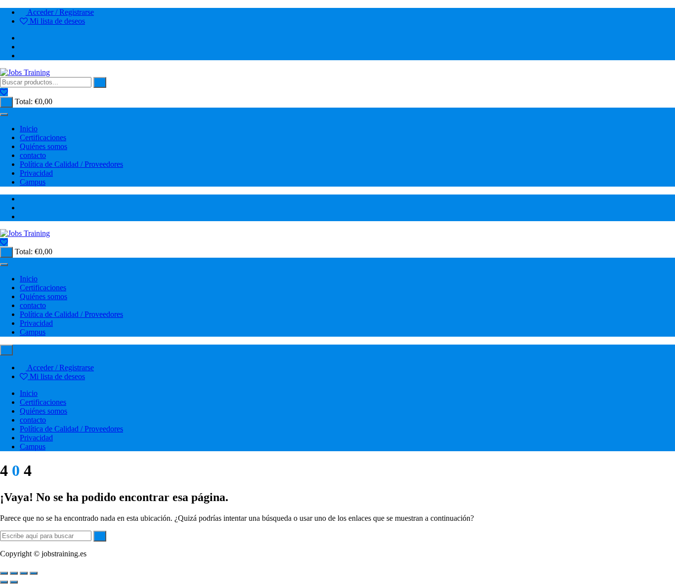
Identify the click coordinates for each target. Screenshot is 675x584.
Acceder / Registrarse (60, 12)
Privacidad (36, 173)
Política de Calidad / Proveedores (71, 164)
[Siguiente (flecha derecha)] (14, 582)
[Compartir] (24, 573)
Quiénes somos (43, 146)
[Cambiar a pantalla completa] (14, 573)
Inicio (29, 128)
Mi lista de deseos (56, 21)
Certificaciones (43, 137)
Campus (32, 182)
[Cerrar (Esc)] (34, 573)
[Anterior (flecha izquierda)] (4, 582)
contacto (33, 155)
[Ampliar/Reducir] (4, 573)
